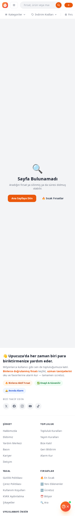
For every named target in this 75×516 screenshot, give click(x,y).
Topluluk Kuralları (51, 431)
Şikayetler (9, 502)
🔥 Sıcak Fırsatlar (53, 198)
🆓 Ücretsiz (47, 490)
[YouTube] (30, 406)
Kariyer (7, 455)
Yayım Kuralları (49, 437)
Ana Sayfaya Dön (22, 198)
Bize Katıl (46, 443)
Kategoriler (15, 14)
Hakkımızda (10, 431)
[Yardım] (65, 506)
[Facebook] (14, 406)
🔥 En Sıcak (47, 477)
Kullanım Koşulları (14, 490)
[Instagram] (22, 406)
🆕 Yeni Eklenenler (51, 484)
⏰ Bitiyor (46, 496)
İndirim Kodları (44, 14)
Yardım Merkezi (12, 443)
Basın (6, 449)
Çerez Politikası (12, 484)
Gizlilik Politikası (12, 477)
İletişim (7, 461)
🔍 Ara (44, 502)
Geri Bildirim (48, 449)
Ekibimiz (8, 437)
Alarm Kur (46, 455)
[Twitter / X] (6, 406)
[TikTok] (38, 406)
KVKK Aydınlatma (13, 496)
